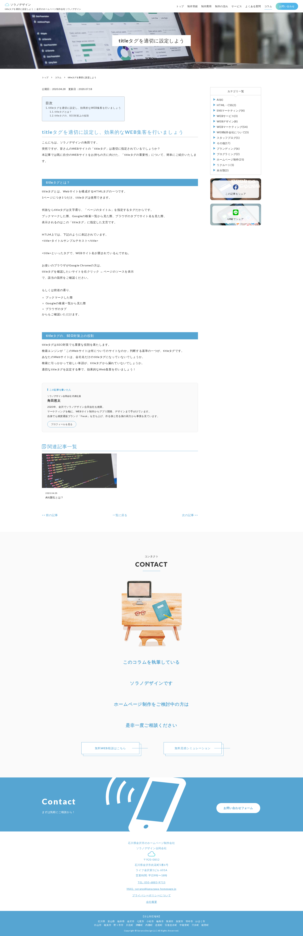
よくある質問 (253, 6)
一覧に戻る (120, 515)
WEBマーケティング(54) (232, 126)
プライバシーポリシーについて (151, 895)
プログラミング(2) (228, 154)
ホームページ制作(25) (230, 159)
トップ (180, 6)
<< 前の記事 (50, 515)
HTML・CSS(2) (226, 105)
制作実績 (192, 6)
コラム (268, 6)
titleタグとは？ (63, 111)
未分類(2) (223, 170)
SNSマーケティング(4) (231, 110)
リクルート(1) (225, 164)
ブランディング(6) (228, 148)
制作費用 (206, 6)
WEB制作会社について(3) (233, 132)
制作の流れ (221, 6)
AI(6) (220, 99)
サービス (236, 6)
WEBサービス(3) (227, 116)
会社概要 (151, 901)
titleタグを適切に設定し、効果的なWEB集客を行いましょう (84, 107)
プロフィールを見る (62, 424)
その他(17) (223, 143)
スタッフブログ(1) (228, 137)
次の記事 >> (190, 515)
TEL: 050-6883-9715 (152, 882)
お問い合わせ (287, 6)
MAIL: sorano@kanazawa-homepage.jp (151, 888)
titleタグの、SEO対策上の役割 (72, 115)
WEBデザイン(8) (227, 121)
